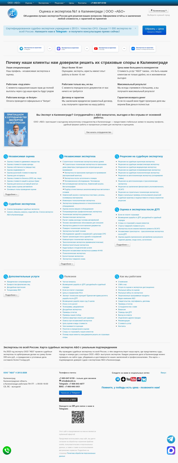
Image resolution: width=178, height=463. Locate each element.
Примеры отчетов (70, 312)
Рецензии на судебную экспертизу (141, 156)
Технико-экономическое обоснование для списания (83, 222)
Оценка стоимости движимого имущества (23, 161)
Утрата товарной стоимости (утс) (131, 225)
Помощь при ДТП (125, 312)
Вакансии (122, 309)
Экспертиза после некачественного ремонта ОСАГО (139, 228)
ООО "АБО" (9, 372)
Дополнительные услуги (24, 276)
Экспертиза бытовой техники (74, 231)
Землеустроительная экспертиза (76, 245)
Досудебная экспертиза (72, 309)
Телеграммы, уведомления (73, 306)
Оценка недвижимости (16, 170)
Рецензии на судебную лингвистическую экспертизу (138, 164)
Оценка (29, 2)
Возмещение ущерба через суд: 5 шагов (78, 301)
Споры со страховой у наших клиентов (133, 223)
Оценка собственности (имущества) (21, 167)
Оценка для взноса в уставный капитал (22, 184)
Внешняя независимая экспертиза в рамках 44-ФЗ (82, 250)
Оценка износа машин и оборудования (78, 209)
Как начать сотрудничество (98, 132)
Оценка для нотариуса (16, 175)
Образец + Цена (154, 30)
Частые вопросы (69, 281)
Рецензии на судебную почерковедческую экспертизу (139, 170)
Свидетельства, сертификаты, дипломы (134, 301)
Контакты (82, 2)
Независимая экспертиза (79, 156)
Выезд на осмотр (125, 315)
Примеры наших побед (72, 315)
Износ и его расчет (70, 304)
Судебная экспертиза (22, 203)
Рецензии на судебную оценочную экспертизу (136, 161)
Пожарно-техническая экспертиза (76, 228)
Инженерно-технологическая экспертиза (79, 200)
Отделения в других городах (129, 317)
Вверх (163, 372)
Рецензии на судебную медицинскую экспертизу (137, 167)
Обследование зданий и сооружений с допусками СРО (84, 234)
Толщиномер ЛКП (14, 290)
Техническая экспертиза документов (77, 214)
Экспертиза (43, 2)
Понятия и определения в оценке (76, 329)
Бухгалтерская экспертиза (73, 256)
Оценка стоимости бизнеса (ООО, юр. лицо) (24, 178)
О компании (123, 281)
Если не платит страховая (128, 214)
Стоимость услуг (124, 323)
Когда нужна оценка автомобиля (20, 186)
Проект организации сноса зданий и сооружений (82, 236)
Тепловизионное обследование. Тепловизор (82, 181)
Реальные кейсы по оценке (129, 290)
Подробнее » (11, 194)
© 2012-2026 (21, 372)
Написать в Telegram (70, 392)
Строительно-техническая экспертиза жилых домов (83, 161)
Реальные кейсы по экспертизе (130, 292)
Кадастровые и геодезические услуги (77, 247)
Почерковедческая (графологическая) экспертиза (82, 211)
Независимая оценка (21, 156)
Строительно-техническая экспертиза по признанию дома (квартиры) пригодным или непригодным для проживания (85, 167)
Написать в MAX (68, 399)
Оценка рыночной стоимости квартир (22, 172)
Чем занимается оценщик (73, 326)
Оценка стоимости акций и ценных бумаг (23, 181)
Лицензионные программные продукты (133, 295)
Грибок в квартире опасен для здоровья (78, 317)
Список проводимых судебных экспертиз (23, 209)
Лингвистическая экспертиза (74, 217)
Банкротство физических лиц (18, 284)
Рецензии (59, 2)
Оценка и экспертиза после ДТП (140, 209)
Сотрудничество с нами (127, 306)
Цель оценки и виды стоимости (75, 323)
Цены (71, 2)
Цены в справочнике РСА (73, 292)
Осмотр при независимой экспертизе (77, 320)
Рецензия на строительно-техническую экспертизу (138, 192)
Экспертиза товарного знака (74, 259)
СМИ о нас (122, 284)
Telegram (61, 31)
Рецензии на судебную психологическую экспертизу (138, 172)
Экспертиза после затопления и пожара (81, 178)
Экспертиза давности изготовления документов (82, 225)
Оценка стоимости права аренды (20, 164)
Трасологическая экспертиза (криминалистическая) (83, 242)
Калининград (159, 10)
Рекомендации (124, 320)
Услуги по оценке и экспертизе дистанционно (136, 287)
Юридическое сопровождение (19, 281)
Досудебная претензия (16, 287)
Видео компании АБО (126, 298)
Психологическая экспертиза (74, 253)
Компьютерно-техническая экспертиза (78, 239)
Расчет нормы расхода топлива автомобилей (81, 220)
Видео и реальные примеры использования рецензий (139, 195)
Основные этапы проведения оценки (21, 189)
